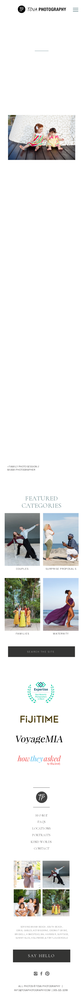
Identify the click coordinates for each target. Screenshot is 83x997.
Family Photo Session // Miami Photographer (23, 468)
